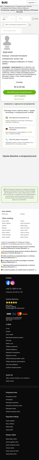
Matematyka (9, 426)
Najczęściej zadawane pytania (14, 337)
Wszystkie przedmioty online (14, 405)
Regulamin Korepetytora (13, 352)
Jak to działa (9, 334)
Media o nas (9, 343)
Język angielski (10, 420)
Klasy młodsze (10, 423)
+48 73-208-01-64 (13, 289)
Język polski (9, 429)
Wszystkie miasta (11, 408)
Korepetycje (9, 399)
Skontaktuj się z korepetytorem (19, 92)
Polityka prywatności (12, 346)
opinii (12, 308)
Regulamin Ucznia (11, 355)
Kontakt (8, 331)
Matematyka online (11, 439)
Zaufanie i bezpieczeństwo (13, 367)
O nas (7, 328)
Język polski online (11, 454)
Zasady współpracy (11, 349)
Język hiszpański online (12, 445)
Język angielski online (12, 442)
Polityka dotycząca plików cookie (15, 358)
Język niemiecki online (12, 451)
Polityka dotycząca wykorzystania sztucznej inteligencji (15, 363)
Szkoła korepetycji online (13, 411)
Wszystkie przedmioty (12, 402)
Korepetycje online (11, 396)
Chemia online (10, 448)
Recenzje (8, 340)
